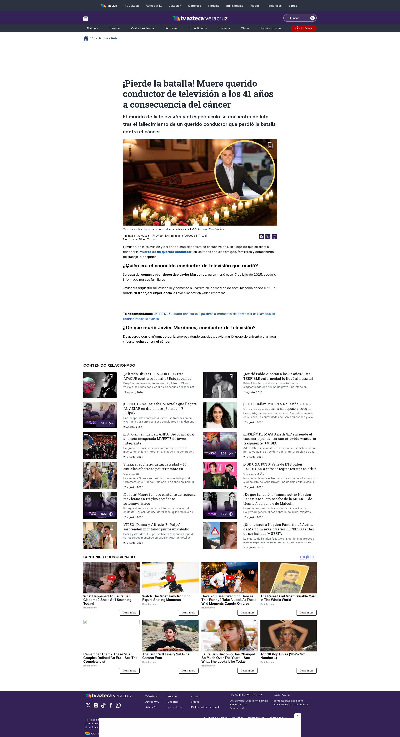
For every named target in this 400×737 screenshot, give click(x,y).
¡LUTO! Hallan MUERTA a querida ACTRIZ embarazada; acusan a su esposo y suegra (277, 406)
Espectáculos (198, 28)
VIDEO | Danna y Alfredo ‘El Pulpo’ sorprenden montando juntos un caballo (156, 526)
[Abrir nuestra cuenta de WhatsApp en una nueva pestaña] (118, 705)
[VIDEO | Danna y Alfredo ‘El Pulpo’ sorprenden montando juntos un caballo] (100, 535)
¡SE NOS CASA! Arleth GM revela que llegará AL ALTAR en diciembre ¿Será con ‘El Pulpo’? (160, 408)
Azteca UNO (154, 6)
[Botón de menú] (85, 18)
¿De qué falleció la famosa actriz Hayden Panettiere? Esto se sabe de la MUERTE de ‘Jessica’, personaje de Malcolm (277, 499)
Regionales (274, 6)
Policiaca (224, 28)
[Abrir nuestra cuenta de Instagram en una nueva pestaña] (95, 705)
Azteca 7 (175, 6)
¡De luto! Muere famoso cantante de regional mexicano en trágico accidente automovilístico (159, 499)
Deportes (194, 6)
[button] (297, 715)
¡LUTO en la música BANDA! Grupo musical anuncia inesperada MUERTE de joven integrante (158, 438)
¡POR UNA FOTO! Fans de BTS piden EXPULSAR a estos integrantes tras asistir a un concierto (279, 468)
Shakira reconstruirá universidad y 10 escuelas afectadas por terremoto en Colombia (154, 468)
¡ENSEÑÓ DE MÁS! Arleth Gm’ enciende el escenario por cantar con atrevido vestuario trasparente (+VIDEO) (279, 438)
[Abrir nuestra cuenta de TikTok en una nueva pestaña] (103, 705)
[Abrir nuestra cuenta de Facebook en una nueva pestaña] (110, 705)
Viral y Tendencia (142, 28)
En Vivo (306, 28)
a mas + (294, 6)
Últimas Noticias (270, 28)
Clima (245, 28)
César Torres (147, 239)
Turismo (114, 28)
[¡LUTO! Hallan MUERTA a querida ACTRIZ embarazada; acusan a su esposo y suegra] (220, 415)
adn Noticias (234, 6)
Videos (255, 6)
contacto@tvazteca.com (288, 700)
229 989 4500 (282, 704)
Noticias (213, 6)
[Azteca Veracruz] (200, 18)
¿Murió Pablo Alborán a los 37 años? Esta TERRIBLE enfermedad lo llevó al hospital (278, 376)
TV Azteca (132, 6)
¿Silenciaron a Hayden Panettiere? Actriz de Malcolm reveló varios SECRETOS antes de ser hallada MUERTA (278, 529)
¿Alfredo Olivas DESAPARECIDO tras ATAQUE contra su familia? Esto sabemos (157, 376)
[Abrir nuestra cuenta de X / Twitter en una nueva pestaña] (88, 705)
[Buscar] (312, 17)
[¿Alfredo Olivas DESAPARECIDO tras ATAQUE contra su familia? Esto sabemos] (100, 385)
